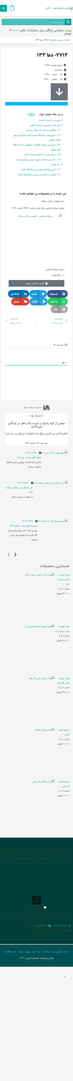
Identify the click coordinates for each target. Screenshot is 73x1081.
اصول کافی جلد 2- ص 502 (29, 457)
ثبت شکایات (10, 951)
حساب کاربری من (60, 951)
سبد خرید (36, 951)
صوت (20, 951)
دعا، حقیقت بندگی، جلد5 (53, 201)
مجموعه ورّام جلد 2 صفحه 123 (23, 526)
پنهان (31, 114)
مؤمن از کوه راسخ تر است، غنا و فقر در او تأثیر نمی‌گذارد (36, 425)
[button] (57, 294)
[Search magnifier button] (68, 22)
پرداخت (46, 951)
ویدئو (27, 951)
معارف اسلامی (51, 269)
